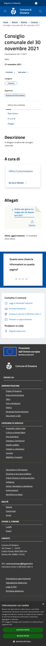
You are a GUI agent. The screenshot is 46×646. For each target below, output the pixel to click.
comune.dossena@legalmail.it (19, 563)
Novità (15, 22)
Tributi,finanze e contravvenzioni (20, 477)
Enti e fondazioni (13, 403)
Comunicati (11, 511)
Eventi (9, 530)
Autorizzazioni (12, 490)
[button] (23, 641)
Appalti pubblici (12, 444)
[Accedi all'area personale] (36, 3)
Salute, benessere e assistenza (19, 486)
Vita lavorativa (12, 436)
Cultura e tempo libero (15, 432)
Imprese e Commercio (15, 440)
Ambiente (10, 482)
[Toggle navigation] (5, 11)
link (10, 624)
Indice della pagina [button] (16, 105)
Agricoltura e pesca (14, 494)
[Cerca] (40, 11)
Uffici (8, 399)
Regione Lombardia (12, 3)
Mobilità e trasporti (14, 457)
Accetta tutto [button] (22, 630)
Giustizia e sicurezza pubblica (18, 473)
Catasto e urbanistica (15, 448)
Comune (34, 22)
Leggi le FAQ (11, 586)
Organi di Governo (14, 391)
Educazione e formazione (16, 469)
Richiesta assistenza (15, 590)
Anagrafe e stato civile (15, 428)
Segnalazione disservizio (16, 582)
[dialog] (23, 623)
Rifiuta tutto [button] (23, 636)
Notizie (24, 22)
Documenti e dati (13, 415)
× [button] (43, 604)
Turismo (9, 453)
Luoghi (9, 526)
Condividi (9, 72)
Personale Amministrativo (17, 411)
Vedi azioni (22, 72)
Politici (9, 407)
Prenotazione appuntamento (18, 578)
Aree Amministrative (15, 395)
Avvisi (8, 515)
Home (5, 22)
